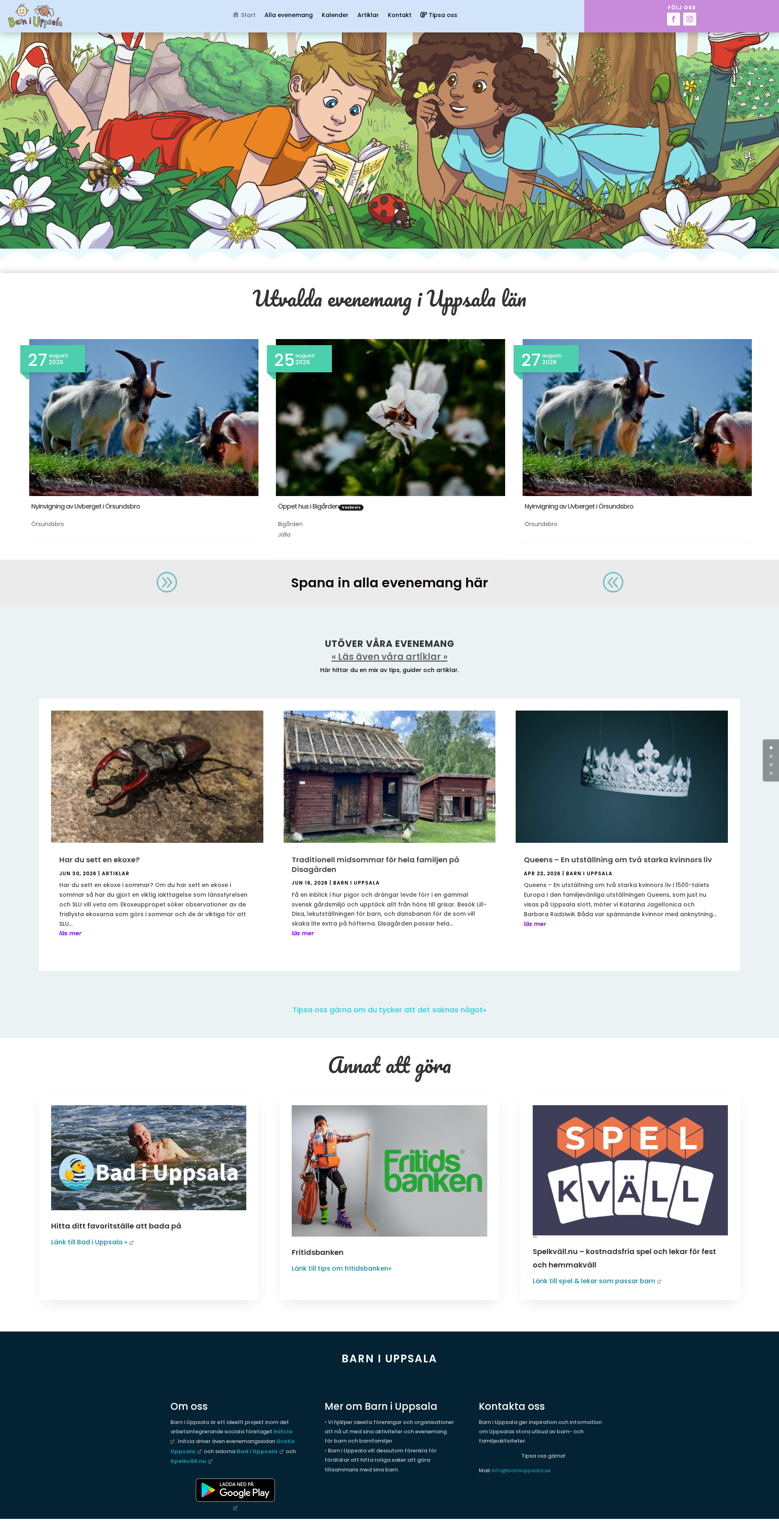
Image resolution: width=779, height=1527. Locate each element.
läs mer (70, 933)
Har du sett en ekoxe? (99, 860)
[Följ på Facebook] (673, 19)
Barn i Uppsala (356, 882)
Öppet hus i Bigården (308, 506)
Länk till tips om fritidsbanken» (342, 1268)
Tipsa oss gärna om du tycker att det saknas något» (389, 1010)
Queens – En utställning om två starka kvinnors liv (618, 860)
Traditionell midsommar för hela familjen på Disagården (375, 864)
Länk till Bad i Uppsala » (89, 1242)
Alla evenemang (289, 15)
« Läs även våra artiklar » (389, 657)
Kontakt (399, 15)
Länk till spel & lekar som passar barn (594, 1281)
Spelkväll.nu (188, 1461)
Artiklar (368, 15)
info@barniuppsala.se (521, 1470)
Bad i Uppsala (257, 1451)
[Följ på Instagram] (689, 19)
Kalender (335, 15)
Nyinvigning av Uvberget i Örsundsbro (85, 506)
